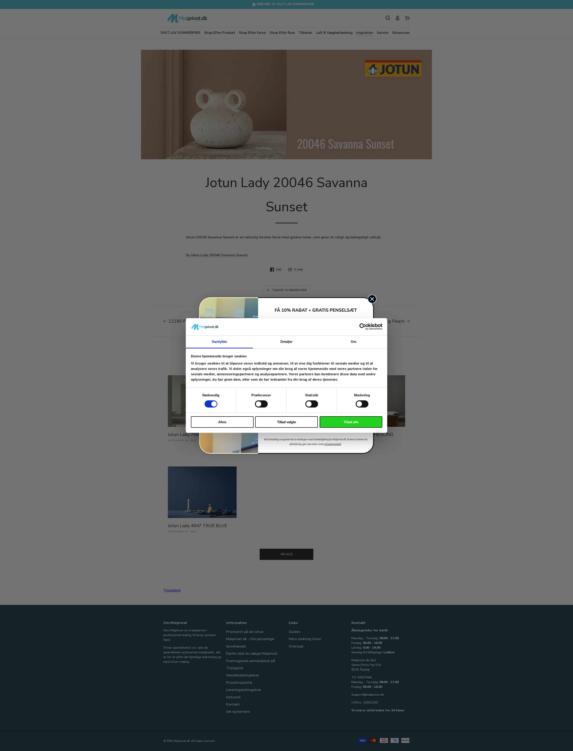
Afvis (222, 422)
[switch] (261, 404)
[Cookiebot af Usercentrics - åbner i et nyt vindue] (362, 326)
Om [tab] (353, 341)
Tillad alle (351, 422)
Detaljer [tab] (286, 341)
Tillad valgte (286, 422)
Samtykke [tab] (219, 341)
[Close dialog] (372, 299)
